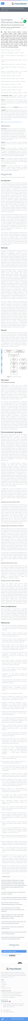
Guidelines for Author (6, 987)
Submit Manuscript (17, 1019)
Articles (6, 10)
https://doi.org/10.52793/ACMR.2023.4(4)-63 (12, 122)
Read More (12, 977)
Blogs (3, 986)
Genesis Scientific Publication (7, 954)
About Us (4, 982)
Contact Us (4, 984)
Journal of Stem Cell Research (8, 997)
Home (2, 10)
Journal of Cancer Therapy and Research (11, 993)
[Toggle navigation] (2, 3)
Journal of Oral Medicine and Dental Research (12, 992)
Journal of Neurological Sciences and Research (12, 995)
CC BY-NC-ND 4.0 (5, 955)
